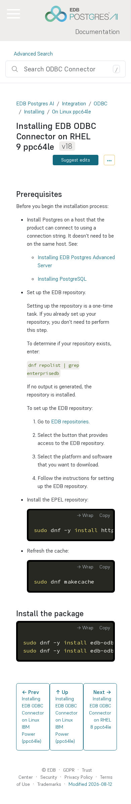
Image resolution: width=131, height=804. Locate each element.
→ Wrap (85, 515)
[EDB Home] (85, 13)
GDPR (69, 770)
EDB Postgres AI (35, 103)
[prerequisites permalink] (65, 194)
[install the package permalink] (87, 613)
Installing (34, 111)
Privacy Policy (78, 777)
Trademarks (49, 784)
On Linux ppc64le (71, 111)
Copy (104, 515)
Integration (74, 103)
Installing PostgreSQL (62, 278)
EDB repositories (70, 421)
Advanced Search (33, 53)
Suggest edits (75, 160)
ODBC (100, 103)
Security (48, 777)
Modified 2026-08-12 (90, 784)
